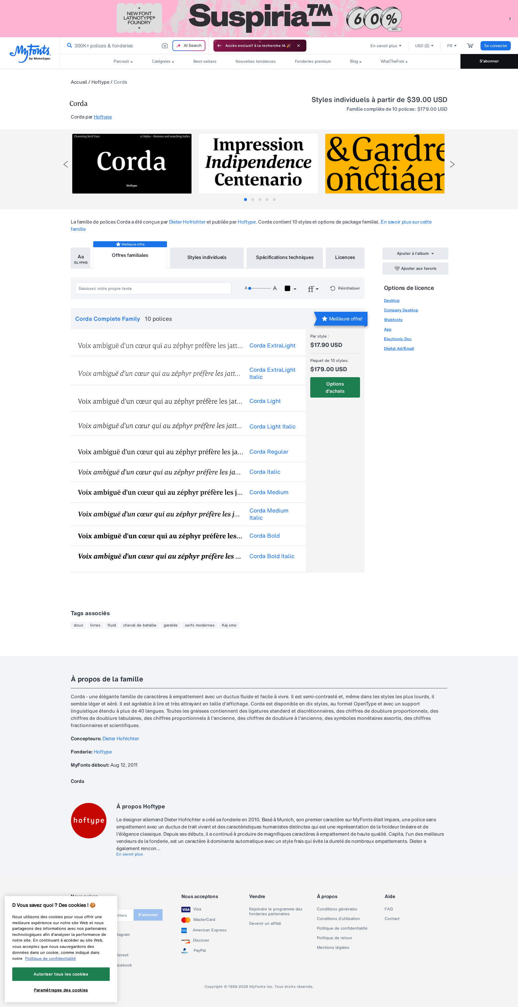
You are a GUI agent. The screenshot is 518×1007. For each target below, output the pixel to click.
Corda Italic (265, 471)
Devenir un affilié (265, 923)
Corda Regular (268, 451)
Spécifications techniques (285, 257)
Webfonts (393, 320)
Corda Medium (268, 492)
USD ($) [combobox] (422, 46)
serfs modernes (200, 625)
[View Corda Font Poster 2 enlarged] (258, 164)
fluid (112, 625)
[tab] (245, 200)
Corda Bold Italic (272, 556)
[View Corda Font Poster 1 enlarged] (132, 164)
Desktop (392, 300)
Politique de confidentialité (342, 928)
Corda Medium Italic (268, 514)
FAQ (389, 909)
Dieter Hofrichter (187, 221)
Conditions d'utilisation (338, 918)
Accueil (79, 82)
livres (95, 625)
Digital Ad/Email (399, 348)
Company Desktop (401, 310)
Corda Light (265, 401)
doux (78, 625)
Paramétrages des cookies (61, 990)
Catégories (161, 61)
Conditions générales (337, 909)
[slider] (259, 288)
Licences (345, 257)
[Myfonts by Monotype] (30, 53)
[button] (510, 18)
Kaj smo (229, 625)
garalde (171, 625)
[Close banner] (298, 46)
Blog (354, 61)
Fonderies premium (313, 61)
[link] (68, 46)
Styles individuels (207, 257)
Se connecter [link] (495, 46)
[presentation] (65, 164)
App (387, 329)
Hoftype (100, 82)
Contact (392, 918)
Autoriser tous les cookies (61, 974)
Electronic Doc (398, 339)
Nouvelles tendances (256, 61)
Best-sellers (204, 61)
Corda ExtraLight (272, 345)
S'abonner (489, 61)
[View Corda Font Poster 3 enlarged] (385, 164)
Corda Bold (264, 535)
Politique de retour (334, 938)
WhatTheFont (392, 61)
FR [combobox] (449, 46)
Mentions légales (333, 947)
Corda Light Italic (272, 426)
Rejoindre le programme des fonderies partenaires (275, 911)
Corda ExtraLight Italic (272, 373)
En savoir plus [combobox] (384, 46)
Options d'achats (335, 387)
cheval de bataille (139, 625)
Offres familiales (130, 255)
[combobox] (134, 45)
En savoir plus (129, 854)
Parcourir (121, 61)
